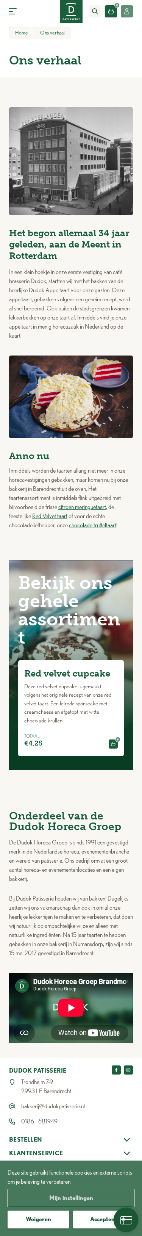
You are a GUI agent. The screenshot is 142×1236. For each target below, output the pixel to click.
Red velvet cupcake (67, 673)
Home (21, 33)
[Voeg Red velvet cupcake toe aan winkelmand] (113, 744)
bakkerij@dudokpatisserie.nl (53, 1106)
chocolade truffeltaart (92, 525)
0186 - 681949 (39, 1121)
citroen (66, 507)
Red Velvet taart (49, 516)
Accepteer (103, 1219)
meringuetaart (90, 507)
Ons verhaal (52, 33)
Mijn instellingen (71, 1198)
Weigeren (38, 1219)
